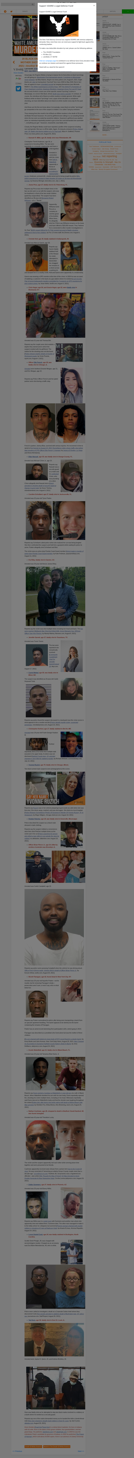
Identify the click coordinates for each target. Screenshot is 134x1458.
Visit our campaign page (47, 61)
